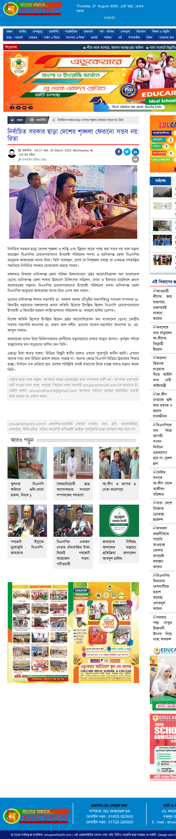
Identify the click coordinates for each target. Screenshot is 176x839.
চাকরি (94, 37)
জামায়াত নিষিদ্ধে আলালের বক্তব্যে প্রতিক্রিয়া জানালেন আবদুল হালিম (119, 550)
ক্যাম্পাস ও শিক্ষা (75, 37)
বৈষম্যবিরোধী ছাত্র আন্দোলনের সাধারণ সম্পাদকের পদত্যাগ (73, 489)
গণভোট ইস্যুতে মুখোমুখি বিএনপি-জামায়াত (27, 547)
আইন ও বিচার (51, 37)
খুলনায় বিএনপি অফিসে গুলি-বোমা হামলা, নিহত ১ (27, 489)
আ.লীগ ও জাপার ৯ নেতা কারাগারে (119, 486)
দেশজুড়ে (37, 31)
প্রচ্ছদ (9, 31)
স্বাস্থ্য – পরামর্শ (14, 37)
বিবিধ (149, 37)
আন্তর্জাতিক (71, 31)
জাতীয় (22, 31)
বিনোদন (141, 31)
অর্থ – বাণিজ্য (107, 31)
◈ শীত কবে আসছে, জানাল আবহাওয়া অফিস (89, 47)
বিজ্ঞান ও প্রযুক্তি (160, 31)
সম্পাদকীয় (134, 37)
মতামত (33, 37)
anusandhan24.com (58, 835)
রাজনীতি (53, 31)
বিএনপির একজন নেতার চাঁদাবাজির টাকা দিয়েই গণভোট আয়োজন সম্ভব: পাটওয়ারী (73, 553)
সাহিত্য (108, 37)
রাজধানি (88, 31)
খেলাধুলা (125, 31)
